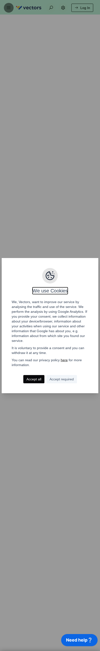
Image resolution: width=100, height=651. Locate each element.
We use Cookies (50, 290)
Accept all (33, 379)
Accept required (62, 379)
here (64, 360)
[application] (79, 641)
